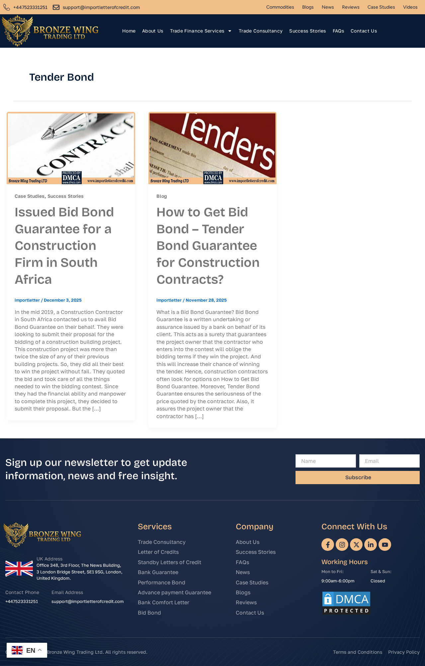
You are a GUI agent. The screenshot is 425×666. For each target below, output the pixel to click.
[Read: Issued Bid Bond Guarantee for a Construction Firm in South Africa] (71, 147)
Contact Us (364, 31)
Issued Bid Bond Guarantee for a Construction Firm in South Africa (64, 245)
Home (128, 31)
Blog (161, 196)
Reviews (351, 7)
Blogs (308, 7)
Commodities (280, 7)
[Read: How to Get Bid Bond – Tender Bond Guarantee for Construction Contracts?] (212, 147)
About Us (152, 31)
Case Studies (381, 7)
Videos (410, 7)
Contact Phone (22, 592)
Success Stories (307, 31)
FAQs (338, 31)
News (328, 7)
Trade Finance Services (197, 31)
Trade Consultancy (261, 31)
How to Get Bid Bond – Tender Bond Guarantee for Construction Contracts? (208, 245)
